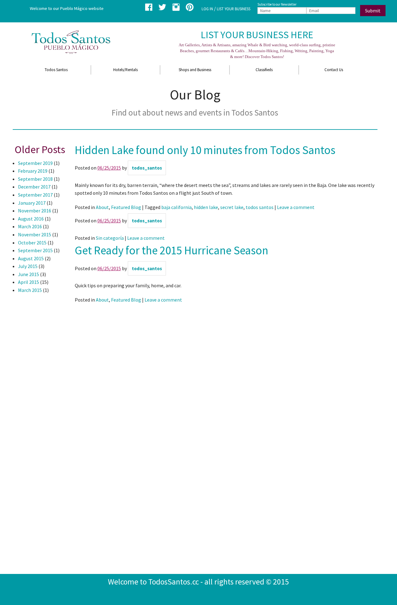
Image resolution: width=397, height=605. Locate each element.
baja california (176, 207)
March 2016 (30, 226)
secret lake (231, 207)
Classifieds (264, 69)
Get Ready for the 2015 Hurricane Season (171, 250)
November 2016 (34, 210)
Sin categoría (110, 238)
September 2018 (35, 179)
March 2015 (30, 290)
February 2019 (32, 171)
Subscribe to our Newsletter (277, 4)
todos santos (260, 207)
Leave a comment (295, 207)
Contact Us (333, 69)
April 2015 (28, 282)
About (102, 207)
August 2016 (31, 219)
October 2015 (32, 242)
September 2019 (35, 163)
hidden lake (206, 207)
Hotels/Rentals (125, 69)
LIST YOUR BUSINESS (233, 8)
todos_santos (147, 168)
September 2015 (35, 250)
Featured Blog (126, 207)
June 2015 (28, 274)
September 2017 (35, 195)
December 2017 (34, 187)
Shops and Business (195, 69)
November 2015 (34, 234)
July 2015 (28, 266)
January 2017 (32, 203)
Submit (373, 10)
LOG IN (207, 8)
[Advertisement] (37, 400)
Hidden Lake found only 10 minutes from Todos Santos (205, 150)
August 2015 (31, 258)
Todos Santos (56, 69)
